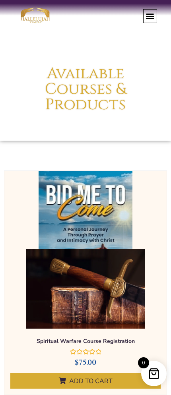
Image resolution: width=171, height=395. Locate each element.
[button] (150, 16)
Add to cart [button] (91, 381)
